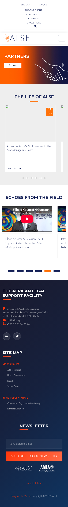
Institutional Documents (15, 409)
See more (13, 65)
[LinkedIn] (6, 336)
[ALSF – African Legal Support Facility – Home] (16, 38)
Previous (10, 177)
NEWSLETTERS (33, 22)
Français (41, 4)
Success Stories (13, 386)
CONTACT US (33, 14)
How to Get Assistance (16, 375)
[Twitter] (17, 336)
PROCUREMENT (33, 10)
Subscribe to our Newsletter (34, 456)
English (25, 4)
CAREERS (33, 18)
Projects (10, 381)
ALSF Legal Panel (14, 370)
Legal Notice (34, 483)
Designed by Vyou (20, 496)
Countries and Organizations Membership (23, 403)
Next (57, 177)
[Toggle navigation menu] (61, 38)
